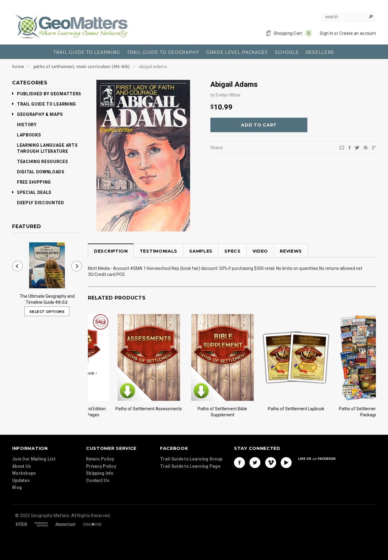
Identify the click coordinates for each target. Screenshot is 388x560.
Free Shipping (34, 182)
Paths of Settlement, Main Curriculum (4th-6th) (81, 66)
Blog (17, 487)
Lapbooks (29, 135)
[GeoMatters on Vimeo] (270, 462)
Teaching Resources (42, 161)
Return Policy (100, 459)
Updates (21, 480)
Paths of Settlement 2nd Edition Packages (195, 411)
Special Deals (34, 192)
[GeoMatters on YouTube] (286, 462)
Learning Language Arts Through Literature (47, 148)
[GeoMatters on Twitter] (254, 462)
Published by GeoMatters (49, 93)
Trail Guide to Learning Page (190, 466)
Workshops (24, 473)
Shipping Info (100, 473)
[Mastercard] (65, 523)
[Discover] (92, 523)
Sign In (326, 33)
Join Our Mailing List (33, 459)
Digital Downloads (41, 171)
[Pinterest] (365, 147)
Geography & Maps (40, 114)
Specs (232, 251)
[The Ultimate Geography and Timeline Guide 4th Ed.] (47, 265)
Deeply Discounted (40, 202)
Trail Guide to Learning (46, 104)
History (27, 124)
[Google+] (374, 147)
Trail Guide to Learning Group (191, 459)
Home (18, 66)
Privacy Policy (101, 466)
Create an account (357, 33)
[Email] (342, 147)
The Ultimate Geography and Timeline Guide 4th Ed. (47, 299)
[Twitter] (357, 147)
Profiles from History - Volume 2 (342, 408)
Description (111, 251)
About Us (21, 466)
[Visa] (21, 523)
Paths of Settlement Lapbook (122, 408)
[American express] (41, 523)
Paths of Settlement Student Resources (269, 411)
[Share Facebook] (349, 147)
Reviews (291, 251)
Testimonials (158, 251)
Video (260, 251)
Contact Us (97, 480)
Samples (200, 251)
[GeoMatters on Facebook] (239, 462)
